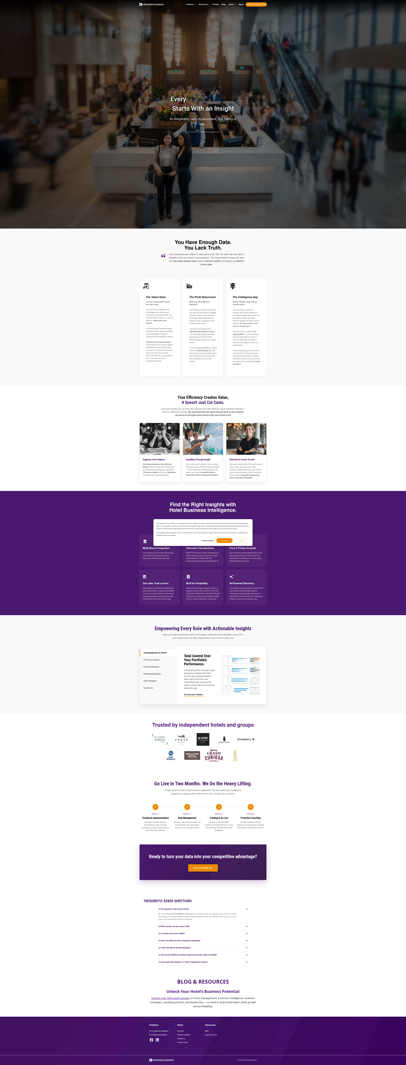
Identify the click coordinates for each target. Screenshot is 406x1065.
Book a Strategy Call (203, 868)
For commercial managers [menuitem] (158, 1031)
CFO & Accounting (158, 660)
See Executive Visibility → (194, 695)
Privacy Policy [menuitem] (182, 1042)
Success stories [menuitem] (211, 1035)
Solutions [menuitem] (190, 4)
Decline (241, 540)
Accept (224, 540)
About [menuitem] (231, 4)
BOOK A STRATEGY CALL (257, 4)
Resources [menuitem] (203, 4)
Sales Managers (158, 681)
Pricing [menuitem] (215, 4)
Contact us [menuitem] (181, 1039)
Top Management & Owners (158, 653)
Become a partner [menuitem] (183, 1035)
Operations (158, 688)
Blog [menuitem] (223, 4)
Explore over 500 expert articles (170, 998)
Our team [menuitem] (180, 1031)
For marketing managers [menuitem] (158, 1035)
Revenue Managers (158, 667)
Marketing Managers (158, 674)
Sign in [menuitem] (241, 4)
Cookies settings (207, 540)
